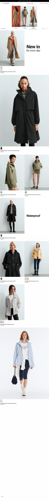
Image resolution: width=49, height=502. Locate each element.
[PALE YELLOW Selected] (26, 278)
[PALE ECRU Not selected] (28, 278)
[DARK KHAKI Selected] (1, 192)
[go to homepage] (6, 3)
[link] (41, 3)
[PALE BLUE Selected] (1, 400)
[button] (46, 3)
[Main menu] (2, 3)
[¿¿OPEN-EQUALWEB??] (2, 496)
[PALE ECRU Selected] (1, 321)
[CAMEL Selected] (1, 67)
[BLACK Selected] (1, 148)
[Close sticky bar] (48, 1)
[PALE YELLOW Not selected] (3, 321)
